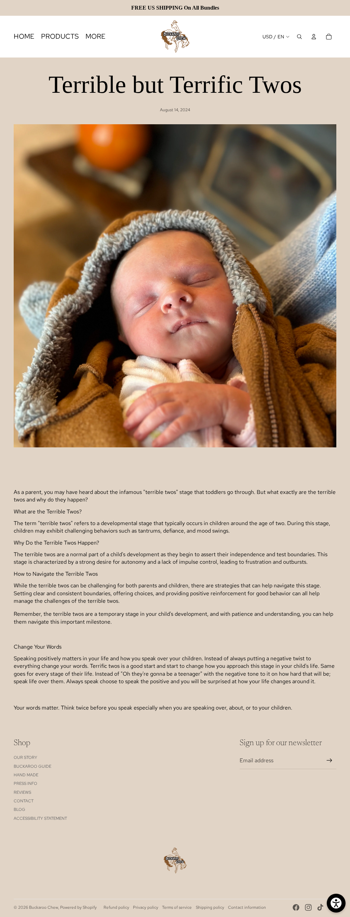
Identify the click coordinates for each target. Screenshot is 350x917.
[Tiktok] (320, 907)
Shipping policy (210, 907)
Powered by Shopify (78, 907)
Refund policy (116, 907)
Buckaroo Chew (43, 907)
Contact (23, 801)
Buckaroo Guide (32, 766)
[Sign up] (329, 760)
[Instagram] (308, 907)
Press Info (25, 783)
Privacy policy (145, 907)
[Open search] (299, 36)
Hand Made (26, 775)
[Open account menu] (313, 36)
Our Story (25, 757)
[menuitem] (95, 36)
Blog (19, 809)
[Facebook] (296, 907)
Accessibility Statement (40, 818)
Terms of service (177, 907)
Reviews (22, 792)
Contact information (247, 907)
